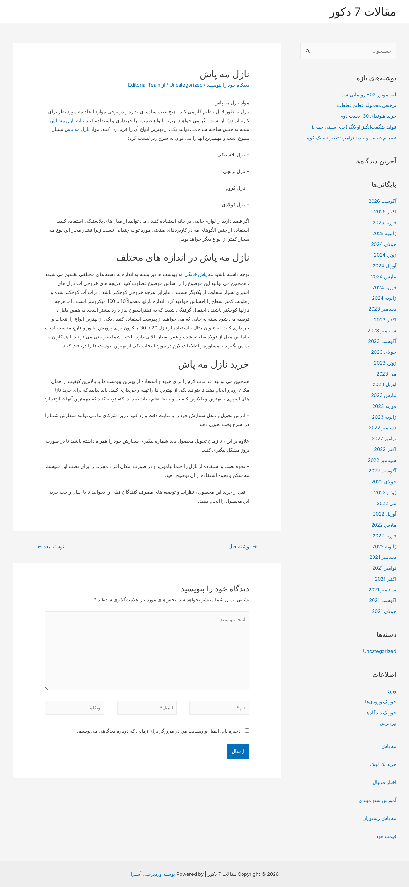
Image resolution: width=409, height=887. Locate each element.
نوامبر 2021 (384, 568)
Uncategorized (379, 651)
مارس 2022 (383, 525)
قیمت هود (386, 836)
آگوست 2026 (382, 201)
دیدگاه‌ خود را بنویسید (228, 85)
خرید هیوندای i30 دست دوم (368, 116)
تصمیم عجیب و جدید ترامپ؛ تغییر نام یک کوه (351, 138)
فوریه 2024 (384, 287)
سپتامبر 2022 (382, 460)
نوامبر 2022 (384, 438)
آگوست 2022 (382, 471)
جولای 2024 (383, 244)
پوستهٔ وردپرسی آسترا (153, 874)
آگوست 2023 (382, 341)
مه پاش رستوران (379, 818)
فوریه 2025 (384, 222)
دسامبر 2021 (382, 557)
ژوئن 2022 (385, 492)
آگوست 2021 (382, 600)
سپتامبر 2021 (382, 590)
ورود (391, 691)
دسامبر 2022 (382, 427)
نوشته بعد (50, 546)
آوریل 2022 (384, 514)
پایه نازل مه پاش (66, 120)
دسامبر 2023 (382, 309)
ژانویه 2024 (384, 298)
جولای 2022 (383, 482)
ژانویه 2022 (384, 546)
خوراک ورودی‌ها (380, 702)
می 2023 (386, 374)
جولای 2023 (383, 352)
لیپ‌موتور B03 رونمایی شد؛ (368, 94)
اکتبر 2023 (385, 320)
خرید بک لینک (383, 764)
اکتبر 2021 (385, 579)
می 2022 (386, 503)
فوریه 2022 (384, 536)
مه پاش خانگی (199, 274)
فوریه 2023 (384, 406)
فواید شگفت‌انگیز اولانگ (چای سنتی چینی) (354, 127)
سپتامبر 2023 (381, 331)
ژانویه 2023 (384, 417)
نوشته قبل (242, 546)
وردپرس (388, 723)
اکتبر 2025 (385, 212)
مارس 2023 (383, 395)
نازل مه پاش (78, 129)
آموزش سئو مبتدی (377, 800)
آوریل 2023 (384, 384)
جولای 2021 (384, 611)
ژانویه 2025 (384, 233)
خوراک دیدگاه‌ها (380, 712)
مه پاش (388, 746)
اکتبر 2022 (385, 449)
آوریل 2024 (384, 266)
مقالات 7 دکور (362, 11)
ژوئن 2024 (385, 255)
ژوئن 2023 (385, 363)
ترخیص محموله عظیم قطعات (366, 105)
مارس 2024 (383, 276)
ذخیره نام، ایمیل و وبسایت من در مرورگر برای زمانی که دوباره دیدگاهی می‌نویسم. (159, 731)
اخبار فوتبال (384, 782)
